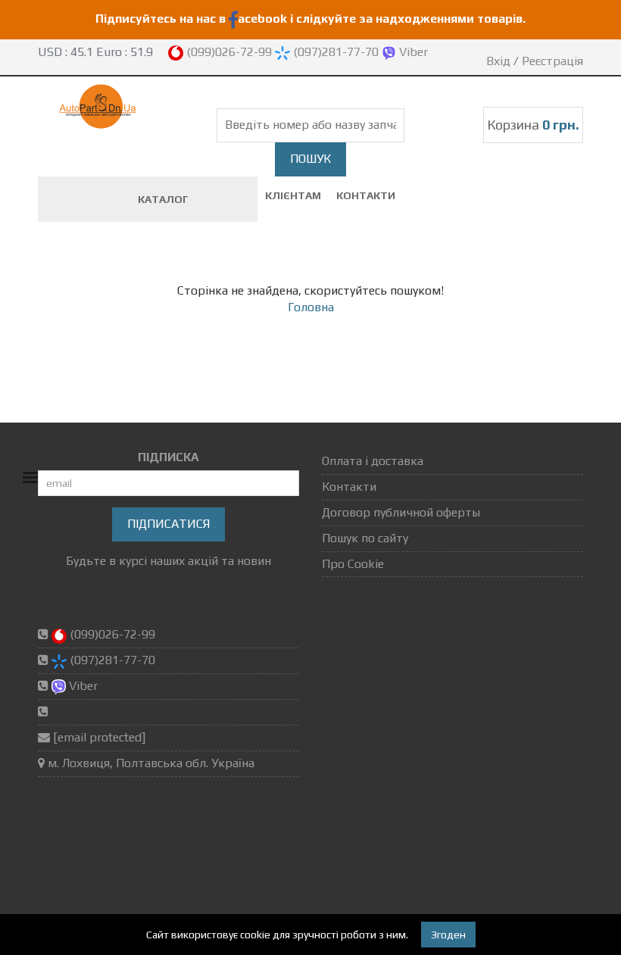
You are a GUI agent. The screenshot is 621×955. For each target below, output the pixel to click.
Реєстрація (552, 61)
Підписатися (168, 524)
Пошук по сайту (365, 538)
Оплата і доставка (372, 461)
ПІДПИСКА (168, 457)
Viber (412, 52)
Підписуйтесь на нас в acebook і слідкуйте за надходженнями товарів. (310, 18)
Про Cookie (353, 564)
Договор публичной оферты (401, 512)
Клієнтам (293, 195)
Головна (311, 307)
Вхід (498, 61)
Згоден (448, 934)
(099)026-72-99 (229, 52)
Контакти (365, 195)
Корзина (533, 125)
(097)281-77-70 (336, 52)
